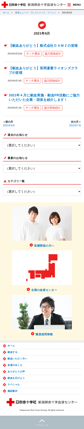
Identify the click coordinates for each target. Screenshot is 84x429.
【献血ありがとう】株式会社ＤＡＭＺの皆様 (43, 45)
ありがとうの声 (16, 371)
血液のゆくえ (15, 365)
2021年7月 (75, 125)
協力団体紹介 (53, 53)
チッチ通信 (33, 53)
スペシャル (14, 384)
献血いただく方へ (17, 358)
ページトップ (42, 425)
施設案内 (12, 391)
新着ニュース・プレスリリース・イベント (35, 12)
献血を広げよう (16, 378)
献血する (12, 352)
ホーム (6, 12)
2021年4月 (9, 125)
